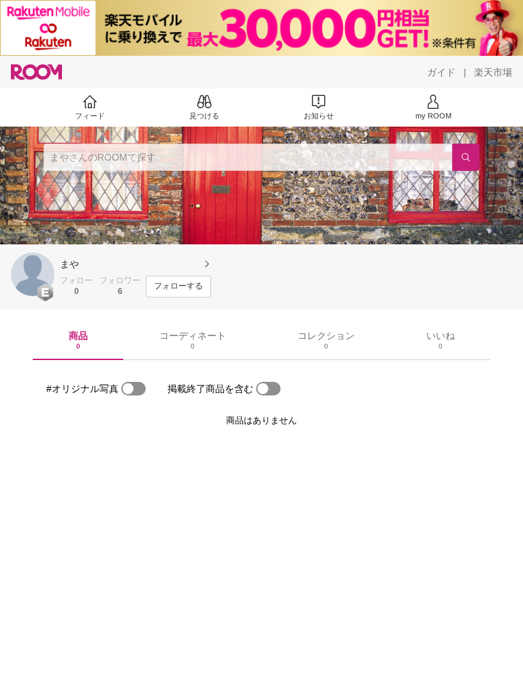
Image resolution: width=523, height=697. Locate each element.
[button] (32, 274)
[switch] (133, 388)
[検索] (465, 157)
